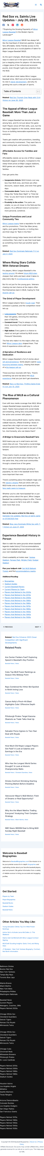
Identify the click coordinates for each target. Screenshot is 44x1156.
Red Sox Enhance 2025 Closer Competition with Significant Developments (21, 640)
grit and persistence (11, 362)
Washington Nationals (8, 994)
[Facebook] (4, 25)
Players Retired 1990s (8, 1071)
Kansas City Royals (7, 1022)
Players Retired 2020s (9, 1008)
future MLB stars (30, 273)
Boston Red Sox (6, 969)
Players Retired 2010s (8, 1066)
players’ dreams (12, 483)
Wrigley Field (26, 560)
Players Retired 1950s (8, 1123)
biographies (32, 864)
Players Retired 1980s (8, 1074)
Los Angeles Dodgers (8, 1106)
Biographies (9, 581)
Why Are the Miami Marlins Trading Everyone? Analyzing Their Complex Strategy (21, 813)
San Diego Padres (7, 1109)
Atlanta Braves (6, 983)
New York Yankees (7, 972)
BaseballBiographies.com (20, 861)
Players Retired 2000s (9, 1068)
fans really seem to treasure (14, 488)
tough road (30, 303)
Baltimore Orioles (7, 966)
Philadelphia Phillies (8, 991)
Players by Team (8, 896)
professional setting (26, 279)
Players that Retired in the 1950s (18, 612)
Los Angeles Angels (8, 1086)
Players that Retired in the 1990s (18, 601)
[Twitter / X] (8, 25)
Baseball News (9, 663)
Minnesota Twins (7, 1025)
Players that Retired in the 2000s (18, 598)
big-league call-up (13, 367)
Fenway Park (15, 560)
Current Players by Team (14, 589)
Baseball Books (8, 903)
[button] (41, 4)
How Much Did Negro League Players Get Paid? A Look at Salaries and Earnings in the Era (21, 749)
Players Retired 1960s (8, 1120)
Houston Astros (6, 1084)
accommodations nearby (26, 571)
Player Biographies (9, 900)
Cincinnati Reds (6, 1052)
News (17, 663)
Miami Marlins (19, 819)
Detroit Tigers (5, 1020)
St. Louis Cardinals (7, 1060)
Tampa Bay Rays (6, 975)
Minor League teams (11, 224)
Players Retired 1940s (8, 1126)
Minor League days (14, 343)
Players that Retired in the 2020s (18, 592)
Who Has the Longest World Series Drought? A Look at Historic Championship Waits (20, 766)
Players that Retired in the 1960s (18, 609)
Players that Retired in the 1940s (18, 614)
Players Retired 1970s (8, 1117)
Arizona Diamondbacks (9, 1100)
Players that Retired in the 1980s (18, 603)
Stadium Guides (11, 584)
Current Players (6, 1003)
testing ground (8, 273)
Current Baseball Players (14, 587)
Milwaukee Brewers (8, 1054)
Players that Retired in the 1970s (18, 606)
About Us (33, 1142)
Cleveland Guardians (21, 772)
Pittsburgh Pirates (7, 1057)
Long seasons (10, 314)
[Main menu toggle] (35, 4)
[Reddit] (22, 25)
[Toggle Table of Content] (37, 91)
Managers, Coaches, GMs (10, 1006)
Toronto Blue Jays (7, 977)
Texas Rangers (6, 1095)
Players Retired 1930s (8, 1128)
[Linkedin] (17, 25)
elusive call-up (8, 293)
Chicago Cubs (5, 1049)
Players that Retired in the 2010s (18, 595)
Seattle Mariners (6, 1092)
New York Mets (6, 989)
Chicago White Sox (7, 1014)
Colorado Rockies (7, 1103)
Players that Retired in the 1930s (18, 617)
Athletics (3, 1089)
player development (19, 82)
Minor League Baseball (12, 40)
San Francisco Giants (8, 1112)
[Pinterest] (13, 25)
